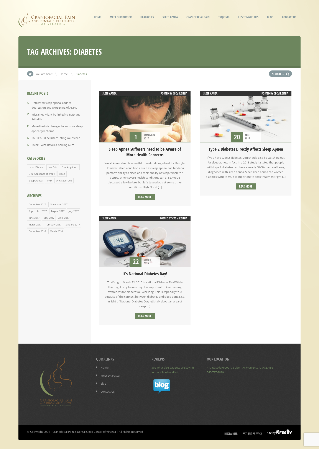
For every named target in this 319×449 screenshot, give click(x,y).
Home (97, 17)
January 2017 (73, 224)
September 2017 (38, 211)
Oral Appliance (70, 167)
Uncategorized (64, 180)
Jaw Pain (53, 167)
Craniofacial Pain (198, 17)
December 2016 (37, 231)
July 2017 (74, 211)
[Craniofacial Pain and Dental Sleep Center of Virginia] (46, 24)
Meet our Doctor (121, 17)
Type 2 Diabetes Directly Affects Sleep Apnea (246, 149)
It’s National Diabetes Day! (144, 274)
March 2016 (56, 231)
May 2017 (49, 217)
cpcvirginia (180, 93)
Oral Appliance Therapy (42, 173)
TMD (49, 180)
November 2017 (58, 204)
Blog (270, 17)
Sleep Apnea (170, 17)
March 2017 (35, 224)
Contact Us (289, 17)
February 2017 (53, 224)
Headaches (147, 17)
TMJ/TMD (224, 17)
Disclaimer (231, 434)
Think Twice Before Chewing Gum (52, 145)
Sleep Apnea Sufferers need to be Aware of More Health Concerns (145, 152)
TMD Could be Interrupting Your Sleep (55, 138)
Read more (144, 197)
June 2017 (34, 217)
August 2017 (57, 211)
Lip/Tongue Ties (248, 17)
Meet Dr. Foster (110, 375)
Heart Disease (36, 167)
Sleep (62, 173)
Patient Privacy (252, 434)
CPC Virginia (179, 218)
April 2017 (63, 217)
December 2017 (37, 204)
